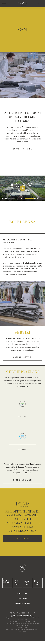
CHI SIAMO (22, 594)
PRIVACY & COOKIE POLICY (22, 613)
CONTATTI (22, 598)
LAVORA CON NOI (22, 603)
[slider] (10, 198)
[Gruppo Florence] (22, 568)
